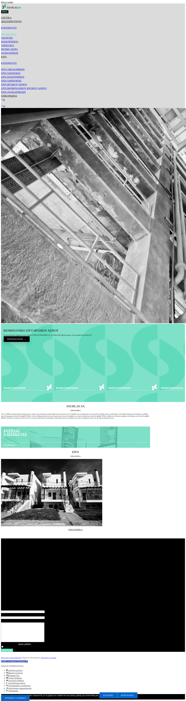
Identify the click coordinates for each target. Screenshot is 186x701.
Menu (5, 11)
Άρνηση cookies (15, 698)
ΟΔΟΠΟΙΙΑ (7, 38)
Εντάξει (108, 695)
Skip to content (7, 2)
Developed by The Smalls (48, 657)
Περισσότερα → (16, 339)
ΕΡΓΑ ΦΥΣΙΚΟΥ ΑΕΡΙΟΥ (14, 84)
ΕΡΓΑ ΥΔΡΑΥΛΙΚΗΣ (11, 80)
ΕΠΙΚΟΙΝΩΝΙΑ (9, 96)
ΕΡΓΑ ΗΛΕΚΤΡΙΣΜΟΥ (13, 77)
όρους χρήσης (24, 644)
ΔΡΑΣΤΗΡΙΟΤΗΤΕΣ (11, 21)
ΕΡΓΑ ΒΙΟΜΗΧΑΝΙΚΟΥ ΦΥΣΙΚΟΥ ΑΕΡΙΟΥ (24, 88)
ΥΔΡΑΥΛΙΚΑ (7, 45)
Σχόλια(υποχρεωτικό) (11, 620)
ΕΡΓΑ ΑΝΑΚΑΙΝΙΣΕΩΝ (13, 92)
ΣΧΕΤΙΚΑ (6, 17)
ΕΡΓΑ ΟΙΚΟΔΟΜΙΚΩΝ (13, 69)
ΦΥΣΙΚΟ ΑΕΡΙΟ (9, 49)
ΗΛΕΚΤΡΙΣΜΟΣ (9, 41)
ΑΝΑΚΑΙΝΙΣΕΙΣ (9, 53)
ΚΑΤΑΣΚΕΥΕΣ (9, 27)
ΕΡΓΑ (4, 56)
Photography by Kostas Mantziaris (11, 657)
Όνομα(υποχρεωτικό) (11, 608)
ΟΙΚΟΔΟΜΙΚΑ (9, 34)
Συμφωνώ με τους (16, 644)
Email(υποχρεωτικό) (10, 614)
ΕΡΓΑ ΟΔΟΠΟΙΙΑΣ (10, 73)
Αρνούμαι (127, 695)
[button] (14, 661)
